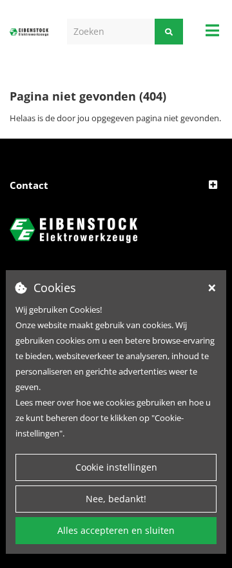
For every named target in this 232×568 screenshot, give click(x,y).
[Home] (29, 31)
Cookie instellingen (116, 467)
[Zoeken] (169, 31)
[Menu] (212, 30)
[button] (116, 186)
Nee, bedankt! (116, 499)
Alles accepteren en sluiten (116, 530)
